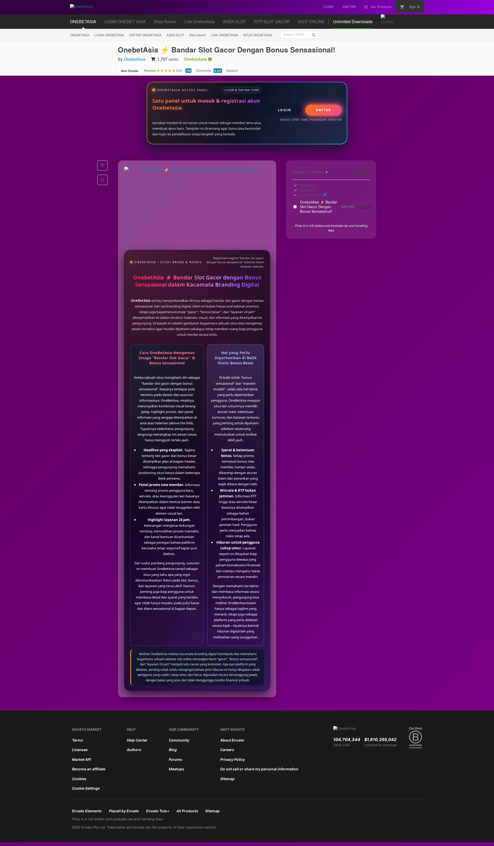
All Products (187, 811)
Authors (134, 749)
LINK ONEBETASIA (224, 35)
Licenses (80, 749)
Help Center (137, 740)
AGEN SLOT (175, 35)
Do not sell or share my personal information (259, 769)
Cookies (79, 779)
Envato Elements (87, 811)
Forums (175, 759)
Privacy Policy (232, 759)
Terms (77, 740)
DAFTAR (323, 110)
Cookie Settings (86, 788)
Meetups (176, 769)
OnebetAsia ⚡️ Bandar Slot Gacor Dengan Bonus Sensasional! (335, 207)
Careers (227, 749)
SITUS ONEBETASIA (257, 35)
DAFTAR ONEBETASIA (145, 35)
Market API (81, 759)
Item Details (129, 70)
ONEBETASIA (79, 35)
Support (231, 70)
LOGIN (284, 110)
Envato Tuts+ (157, 811)
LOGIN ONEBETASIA (109, 35)
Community (179, 740)
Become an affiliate (88, 769)
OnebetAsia (134, 59)
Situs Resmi (197, 35)
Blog (173, 749)
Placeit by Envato (124, 811)
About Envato (232, 740)
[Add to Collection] (102, 180)
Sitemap (227, 779)
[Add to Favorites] (102, 165)
